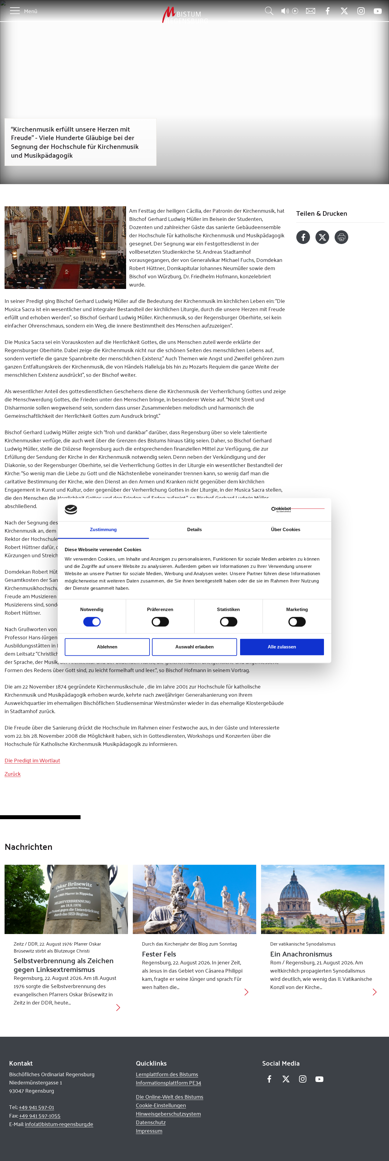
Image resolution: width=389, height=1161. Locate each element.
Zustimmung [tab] (103, 529)
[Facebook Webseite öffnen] (327, 11)
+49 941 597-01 (36, 1107)
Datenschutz (151, 1122)
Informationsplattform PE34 (168, 1082)
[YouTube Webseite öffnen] (377, 10)
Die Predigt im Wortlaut (32, 760)
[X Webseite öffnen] (344, 11)
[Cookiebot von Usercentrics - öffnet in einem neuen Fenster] (298, 509)
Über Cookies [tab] (285, 529)
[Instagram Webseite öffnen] (361, 11)
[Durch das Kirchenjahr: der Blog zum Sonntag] (194, 899)
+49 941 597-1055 (39, 1115)
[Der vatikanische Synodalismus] (322, 899)
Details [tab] (194, 529)
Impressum (149, 1130)
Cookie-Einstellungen (161, 1105)
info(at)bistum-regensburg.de (59, 1124)
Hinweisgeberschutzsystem (168, 1113)
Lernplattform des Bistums (167, 1074)
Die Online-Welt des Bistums (169, 1096)
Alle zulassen (282, 647)
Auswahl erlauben (194, 647)
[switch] (160, 622)
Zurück (13, 773)
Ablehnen (107, 647)
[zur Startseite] (153, 15)
